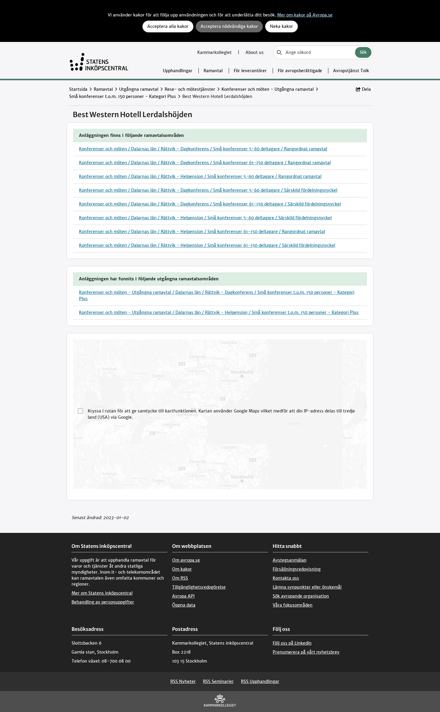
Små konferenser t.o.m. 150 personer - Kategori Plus (122, 96)
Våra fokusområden (292, 605)
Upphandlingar (177, 70)
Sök (363, 52)
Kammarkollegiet (215, 52)
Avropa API (183, 596)
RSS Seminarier (218, 681)
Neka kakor (281, 26)
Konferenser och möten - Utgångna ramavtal (267, 89)
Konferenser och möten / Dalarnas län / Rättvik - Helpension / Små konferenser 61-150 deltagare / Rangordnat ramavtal (202, 231)
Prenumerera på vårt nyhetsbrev (306, 652)
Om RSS (180, 578)
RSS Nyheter (183, 681)
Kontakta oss (286, 578)
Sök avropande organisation (301, 596)
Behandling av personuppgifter (103, 602)
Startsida (78, 89)
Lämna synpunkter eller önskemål (307, 587)
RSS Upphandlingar (260, 681)
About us (254, 52)
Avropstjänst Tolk (351, 70)
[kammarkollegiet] (220, 702)
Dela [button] (366, 89)
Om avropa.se (186, 560)
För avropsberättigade (300, 70)
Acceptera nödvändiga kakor (229, 26)
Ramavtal (213, 70)
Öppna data (183, 605)
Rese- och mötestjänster (190, 89)
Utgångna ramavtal (138, 89)
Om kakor (182, 569)
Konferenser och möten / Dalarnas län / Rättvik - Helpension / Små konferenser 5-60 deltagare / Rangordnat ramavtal (200, 176)
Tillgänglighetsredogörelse (199, 587)
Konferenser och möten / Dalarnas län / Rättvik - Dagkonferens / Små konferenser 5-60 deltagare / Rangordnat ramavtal (203, 149)
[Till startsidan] (99, 60)
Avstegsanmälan (290, 560)
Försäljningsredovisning (297, 569)
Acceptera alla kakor (168, 26)
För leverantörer (250, 70)
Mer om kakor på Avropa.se (305, 15)
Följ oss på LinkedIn (292, 643)
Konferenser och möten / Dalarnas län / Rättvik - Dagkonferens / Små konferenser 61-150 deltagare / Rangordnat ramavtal (205, 162)
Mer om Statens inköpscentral (102, 593)
